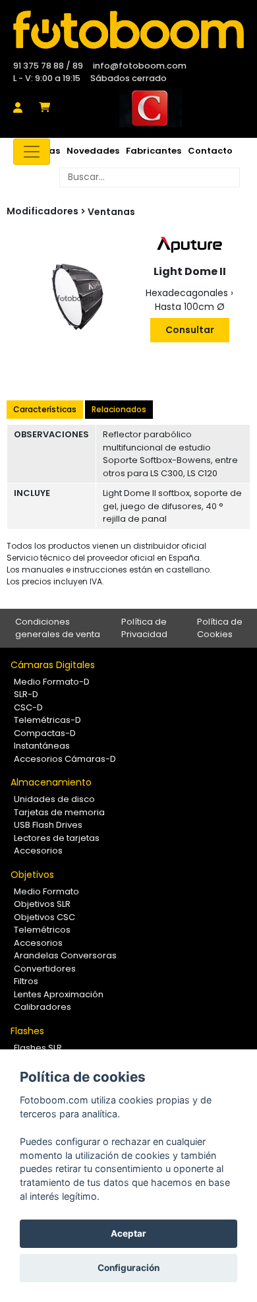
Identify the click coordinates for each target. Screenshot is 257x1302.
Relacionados (119, 409)
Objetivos (32, 874)
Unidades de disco (54, 799)
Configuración (128, 1267)
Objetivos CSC (44, 917)
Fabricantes (153, 150)
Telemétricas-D (47, 720)
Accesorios (38, 850)
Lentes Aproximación (58, 994)
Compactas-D (45, 733)
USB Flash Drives (48, 825)
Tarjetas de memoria (59, 812)
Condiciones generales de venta (57, 628)
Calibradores (42, 1007)
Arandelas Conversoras (65, 955)
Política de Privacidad (144, 628)
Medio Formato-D (52, 681)
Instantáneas (42, 745)
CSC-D (28, 707)
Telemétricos (42, 929)
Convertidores (45, 968)
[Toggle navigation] (31, 152)
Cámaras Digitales (53, 664)
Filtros (26, 981)
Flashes (27, 1031)
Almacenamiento (51, 782)
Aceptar (128, 1233)
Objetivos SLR (42, 904)
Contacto (210, 150)
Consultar (189, 329)
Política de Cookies (220, 628)
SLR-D (26, 694)
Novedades (93, 150)
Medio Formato (46, 891)
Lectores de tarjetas (57, 838)
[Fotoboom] (128, 30)
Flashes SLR (38, 1047)
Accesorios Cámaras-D (65, 759)
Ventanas (111, 211)
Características (44, 409)
